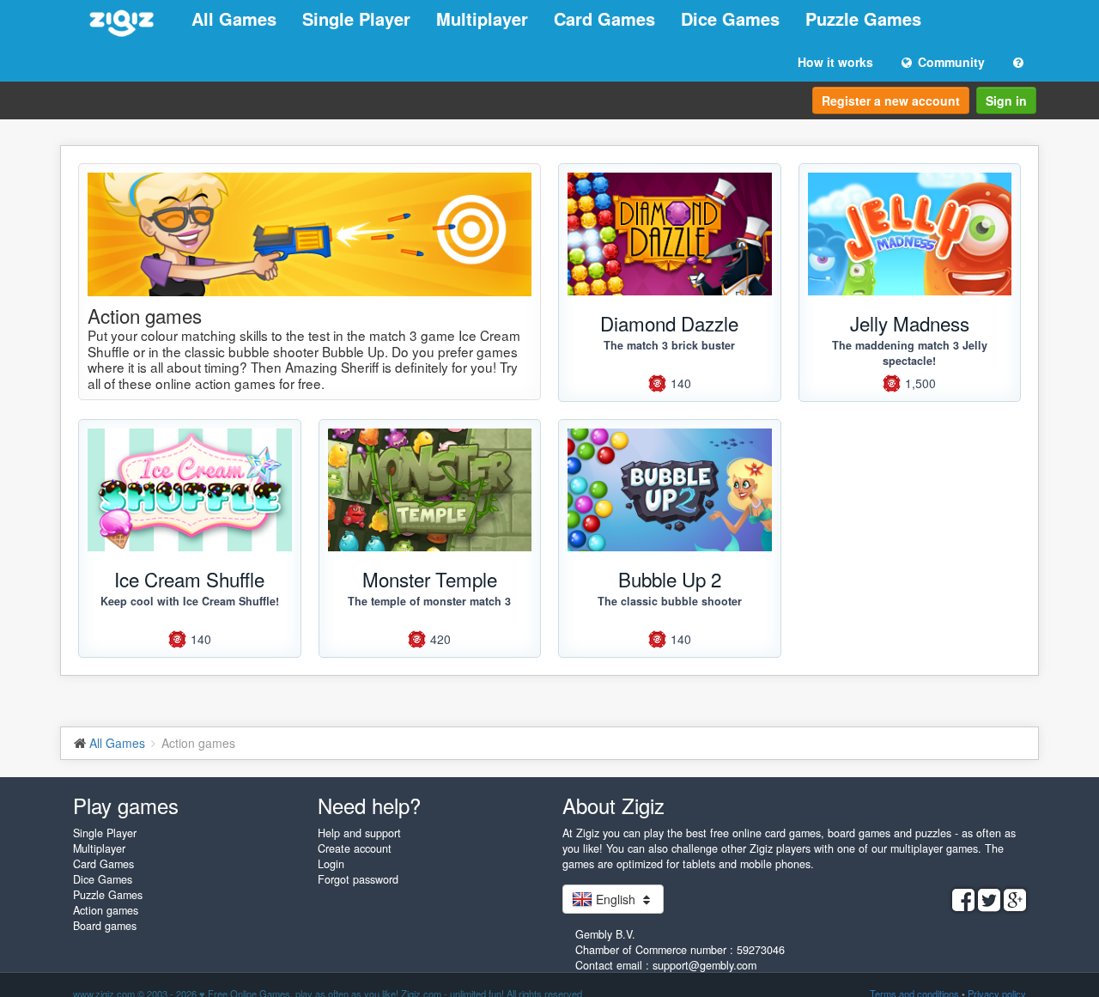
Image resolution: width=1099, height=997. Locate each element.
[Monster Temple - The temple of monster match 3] (430, 490)
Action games (105, 910)
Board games (105, 925)
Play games (126, 805)
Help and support (359, 833)
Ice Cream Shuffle (189, 579)
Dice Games (730, 18)
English (615, 899)
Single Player (356, 18)
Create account (355, 848)
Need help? (369, 805)
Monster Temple (429, 579)
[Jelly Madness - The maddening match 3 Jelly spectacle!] (910, 234)
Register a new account (891, 100)
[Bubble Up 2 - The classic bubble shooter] (670, 490)
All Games (233, 18)
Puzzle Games (863, 18)
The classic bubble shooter (670, 601)
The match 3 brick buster (669, 345)
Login (331, 864)
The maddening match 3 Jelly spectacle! (909, 352)
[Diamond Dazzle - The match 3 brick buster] (670, 234)
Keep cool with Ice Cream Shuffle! (189, 601)
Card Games (604, 18)
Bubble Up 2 (669, 579)
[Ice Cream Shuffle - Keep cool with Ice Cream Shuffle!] (190, 490)
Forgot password (358, 879)
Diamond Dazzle (669, 323)
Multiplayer (482, 18)
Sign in (1006, 100)
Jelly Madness (909, 323)
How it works (835, 61)
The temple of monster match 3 (429, 601)
